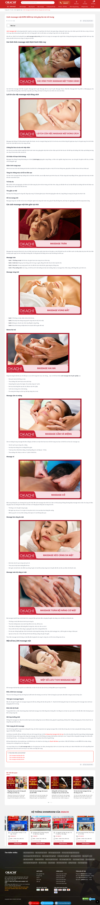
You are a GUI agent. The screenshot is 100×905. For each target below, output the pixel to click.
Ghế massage (23, 6)
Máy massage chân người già (49, 856)
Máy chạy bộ (32, 6)
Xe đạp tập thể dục (51, 6)
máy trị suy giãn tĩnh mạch (52, 859)
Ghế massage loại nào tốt (54, 852)
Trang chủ (7, 10)
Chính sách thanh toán (61, 883)
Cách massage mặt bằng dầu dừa (17, 757)
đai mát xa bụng (42, 862)
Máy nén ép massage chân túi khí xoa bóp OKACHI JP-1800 (14, 902)
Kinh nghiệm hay (40, 873)
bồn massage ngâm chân (65, 859)
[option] (16, 831)
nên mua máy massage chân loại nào (70, 852)
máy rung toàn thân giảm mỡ (30, 862)
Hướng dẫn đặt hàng (61, 875)
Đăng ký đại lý (84, 6)
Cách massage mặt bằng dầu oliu (16, 755)
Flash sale (38, 879)
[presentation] (7, 792)
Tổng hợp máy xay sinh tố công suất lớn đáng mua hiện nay (16, 791)
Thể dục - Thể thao (62, 6)
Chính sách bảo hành (61, 879)
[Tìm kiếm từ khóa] (23, 2)
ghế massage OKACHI (76, 856)
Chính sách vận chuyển (61, 873)
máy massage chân (90, 859)
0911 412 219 (82, 877)
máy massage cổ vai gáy (78, 859)
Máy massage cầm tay (29, 852)
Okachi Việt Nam (54, 741)
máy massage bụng (82, 862)
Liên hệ (38, 881)
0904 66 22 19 (84, 875)
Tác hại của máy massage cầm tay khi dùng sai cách (82, 791)
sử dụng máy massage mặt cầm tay (54, 734)
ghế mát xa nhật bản (28, 859)
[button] (48, 802)
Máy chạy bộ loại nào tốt (41, 852)
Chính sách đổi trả (60, 877)
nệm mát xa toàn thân (62, 862)
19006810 (83, 879)
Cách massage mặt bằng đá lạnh (16, 759)
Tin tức (92, 6)
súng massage (51, 862)
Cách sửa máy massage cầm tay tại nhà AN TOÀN (38, 791)
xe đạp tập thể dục (39, 859)
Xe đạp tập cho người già (63, 856)
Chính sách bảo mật (60, 881)
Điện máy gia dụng (74, 6)
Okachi (38, 877)
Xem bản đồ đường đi (10, 841)
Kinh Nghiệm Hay (18, 10)
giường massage (72, 862)
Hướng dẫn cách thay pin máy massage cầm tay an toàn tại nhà (60, 791)
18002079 (82, 873)
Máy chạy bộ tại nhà (87, 856)
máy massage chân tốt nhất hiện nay (32, 856)
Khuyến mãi (39, 875)
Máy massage (40, 6)
